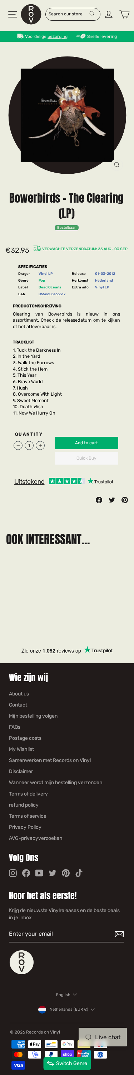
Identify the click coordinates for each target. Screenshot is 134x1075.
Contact (18, 705)
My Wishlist (21, 749)
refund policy (24, 805)
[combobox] (69, 14)
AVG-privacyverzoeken (35, 838)
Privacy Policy (25, 827)
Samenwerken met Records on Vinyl (50, 760)
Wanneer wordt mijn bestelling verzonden (55, 782)
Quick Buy (86, 458)
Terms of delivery (28, 794)
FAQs (14, 727)
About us (19, 694)
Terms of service (27, 816)
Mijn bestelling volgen (33, 716)
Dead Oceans (50, 287)
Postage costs (25, 738)
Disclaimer (21, 771)
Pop (42, 280)
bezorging (58, 36)
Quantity (29, 434)
